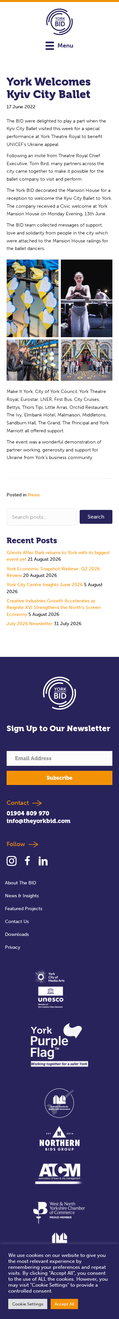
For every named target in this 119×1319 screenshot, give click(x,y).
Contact (18, 802)
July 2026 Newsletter (30, 623)
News (34, 495)
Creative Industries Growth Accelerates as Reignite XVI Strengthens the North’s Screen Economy (53, 607)
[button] (96, 517)
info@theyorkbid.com (38, 820)
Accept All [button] (64, 1303)
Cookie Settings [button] (27, 1303)
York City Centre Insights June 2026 (45, 585)
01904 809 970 (28, 813)
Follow (17, 844)
